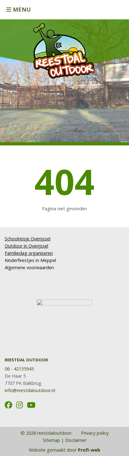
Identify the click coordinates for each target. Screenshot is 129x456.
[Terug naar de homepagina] (64, 48)
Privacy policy (94, 433)
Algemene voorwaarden (29, 267)
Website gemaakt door (64, 450)
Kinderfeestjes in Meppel (30, 260)
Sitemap (51, 440)
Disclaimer (75, 440)
